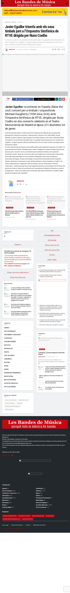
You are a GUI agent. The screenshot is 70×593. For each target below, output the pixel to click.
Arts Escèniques (10, 331)
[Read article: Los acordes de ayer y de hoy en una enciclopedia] (41, 388)
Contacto (27, 525)
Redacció (12, 49)
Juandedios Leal (23, 400)
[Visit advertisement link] (35, 13)
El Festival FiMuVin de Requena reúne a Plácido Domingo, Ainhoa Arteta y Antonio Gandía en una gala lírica (21, 313)
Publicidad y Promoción (39, 525)
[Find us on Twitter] (6, 455)
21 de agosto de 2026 (31, 219)
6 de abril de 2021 (51, 356)
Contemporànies (10, 341)
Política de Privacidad (17, 525)
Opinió (6, 369)
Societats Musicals (11, 383)
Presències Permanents (12, 373)
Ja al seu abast (9, 355)
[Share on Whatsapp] (56, 99)
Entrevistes (8, 348)
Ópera (6, 366)
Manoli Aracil (41, 356)
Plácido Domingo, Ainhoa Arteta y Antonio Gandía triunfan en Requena (14, 213)
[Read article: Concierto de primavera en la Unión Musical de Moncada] (41, 382)
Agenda (6, 327)
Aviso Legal (5, 525)
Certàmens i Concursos (12, 334)
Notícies (14, 22)
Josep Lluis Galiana (10, 400)
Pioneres (19, 403)
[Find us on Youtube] (12, 455)
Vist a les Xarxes (10, 386)
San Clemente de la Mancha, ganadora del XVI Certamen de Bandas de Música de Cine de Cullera (21, 306)
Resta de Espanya (10, 380)
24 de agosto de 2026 (10, 217)
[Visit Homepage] (35, 3)
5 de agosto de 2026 (52, 219)
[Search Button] (67, 3)
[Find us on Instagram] (9, 455)
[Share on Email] (63, 99)
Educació (7, 345)
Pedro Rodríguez (10, 403)
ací (20, 266)
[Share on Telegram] (60, 99)
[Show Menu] (3, 3)
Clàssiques (20, 22)
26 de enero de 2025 (22, 49)
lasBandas (7, 22)
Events (6, 352)
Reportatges (8, 376)
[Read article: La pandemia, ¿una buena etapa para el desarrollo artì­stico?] (52, 344)
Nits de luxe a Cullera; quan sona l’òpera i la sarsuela (51, 325)
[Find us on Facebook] (4, 236)
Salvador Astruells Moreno (12, 406)
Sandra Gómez (9, 409)
